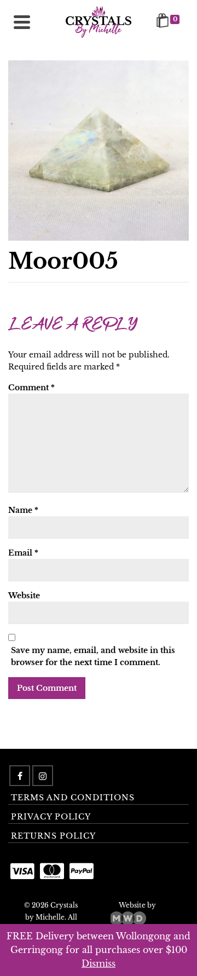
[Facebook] (19, 775)
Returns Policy (53, 836)
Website (24, 595)
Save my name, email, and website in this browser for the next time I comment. (93, 656)
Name (23, 510)
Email (23, 553)
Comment (31, 387)
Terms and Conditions (73, 797)
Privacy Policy (51, 817)
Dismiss (98, 963)
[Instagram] (42, 775)
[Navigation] (22, 22)
